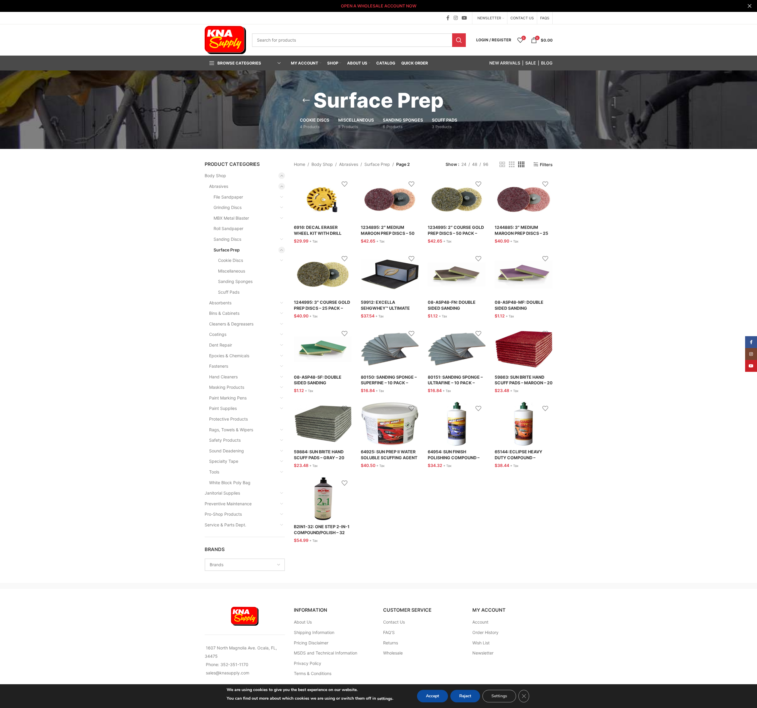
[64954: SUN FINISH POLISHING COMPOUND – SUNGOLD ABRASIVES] (457, 424)
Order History (485, 632)
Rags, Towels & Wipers (231, 429)
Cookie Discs (230, 260)
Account (480, 621)
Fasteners (218, 366)
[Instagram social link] (456, 17)
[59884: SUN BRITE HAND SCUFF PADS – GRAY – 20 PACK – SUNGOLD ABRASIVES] (323, 424)
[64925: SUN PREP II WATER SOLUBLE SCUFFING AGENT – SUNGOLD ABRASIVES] (390, 424)
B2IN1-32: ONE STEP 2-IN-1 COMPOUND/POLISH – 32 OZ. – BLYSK (321, 532)
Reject (465, 696)
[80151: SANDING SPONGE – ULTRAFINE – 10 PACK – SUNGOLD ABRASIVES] (457, 349)
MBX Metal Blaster (231, 218)
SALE (530, 62)
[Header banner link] (378, 6)
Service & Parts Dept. (225, 524)
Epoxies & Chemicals (229, 355)
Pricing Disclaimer (311, 642)
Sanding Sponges (235, 281)
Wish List (481, 642)
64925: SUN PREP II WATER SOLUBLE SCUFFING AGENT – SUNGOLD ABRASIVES (389, 457)
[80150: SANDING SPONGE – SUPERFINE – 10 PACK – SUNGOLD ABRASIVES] (390, 349)
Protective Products (228, 418)
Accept (432, 696)
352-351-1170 (234, 664)
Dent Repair (220, 344)
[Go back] (306, 100)
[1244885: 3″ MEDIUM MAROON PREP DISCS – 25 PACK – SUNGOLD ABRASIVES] (524, 199)
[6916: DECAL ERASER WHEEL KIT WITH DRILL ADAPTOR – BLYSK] (323, 199)
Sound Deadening (226, 450)
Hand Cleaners (223, 376)
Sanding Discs (227, 239)
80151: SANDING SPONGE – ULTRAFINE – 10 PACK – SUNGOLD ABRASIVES (455, 383)
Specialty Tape (223, 461)
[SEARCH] (459, 40)
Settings (499, 696)
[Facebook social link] (448, 17)
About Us (303, 621)
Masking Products (226, 387)
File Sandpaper (228, 196)
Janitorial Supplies (222, 492)
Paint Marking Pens (228, 397)
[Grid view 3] (512, 164)
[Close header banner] (749, 6)
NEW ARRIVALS (504, 62)
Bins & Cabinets (224, 313)
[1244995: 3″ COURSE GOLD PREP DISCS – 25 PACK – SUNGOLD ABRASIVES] (323, 274)
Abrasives (218, 186)
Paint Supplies (223, 408)
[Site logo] (225, 39)
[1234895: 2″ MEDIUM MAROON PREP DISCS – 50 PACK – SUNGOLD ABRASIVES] (390, 199)
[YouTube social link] (464, 17)
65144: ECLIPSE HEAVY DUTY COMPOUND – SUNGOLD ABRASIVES (518, 457)
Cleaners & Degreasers (231, 323)
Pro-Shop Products (223, 514)
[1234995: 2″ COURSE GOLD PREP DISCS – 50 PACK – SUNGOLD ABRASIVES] (457, 199)
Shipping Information (314, 632)
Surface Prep (227, 249)
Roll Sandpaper (228, 228)
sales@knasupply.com (227, 672)
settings (384, 698)
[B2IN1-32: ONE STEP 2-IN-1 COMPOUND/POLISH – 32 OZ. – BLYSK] (323, 498)
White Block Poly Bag (229, 482)
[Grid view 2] (502, 164)
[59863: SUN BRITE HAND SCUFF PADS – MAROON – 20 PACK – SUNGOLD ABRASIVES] (524, 349)
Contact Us (394, 621)
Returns (390, 642)
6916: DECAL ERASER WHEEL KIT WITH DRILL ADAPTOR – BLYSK (317, 233)
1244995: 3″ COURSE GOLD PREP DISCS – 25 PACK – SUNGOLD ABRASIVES (322, 308)
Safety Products (225, 440)
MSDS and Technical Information (325, 652)
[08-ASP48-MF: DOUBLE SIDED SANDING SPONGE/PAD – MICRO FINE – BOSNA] (524, 274)
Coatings (217, 334)
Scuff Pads (228, 292)
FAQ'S (389, 632)
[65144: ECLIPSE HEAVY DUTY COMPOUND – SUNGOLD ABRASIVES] (524, 424)
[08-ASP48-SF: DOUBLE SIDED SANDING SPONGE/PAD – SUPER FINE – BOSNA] (323, 349)
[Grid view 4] (521, 164)
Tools (214, 471)
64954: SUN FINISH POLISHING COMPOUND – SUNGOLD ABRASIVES (453, 457)
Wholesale (393, 652)
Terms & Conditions (312, 673)
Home (299, 164)
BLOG (547, 62)
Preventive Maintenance (228, 503)
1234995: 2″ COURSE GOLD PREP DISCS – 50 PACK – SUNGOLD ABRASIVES (456, 233)
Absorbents (220, 302)
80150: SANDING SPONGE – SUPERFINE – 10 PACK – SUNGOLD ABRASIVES (389, 383)
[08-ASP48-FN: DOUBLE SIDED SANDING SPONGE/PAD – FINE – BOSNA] (457, 274)
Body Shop (215, 175)
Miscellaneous (231, 270)
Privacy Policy (307, 663)
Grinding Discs (228, 207)
